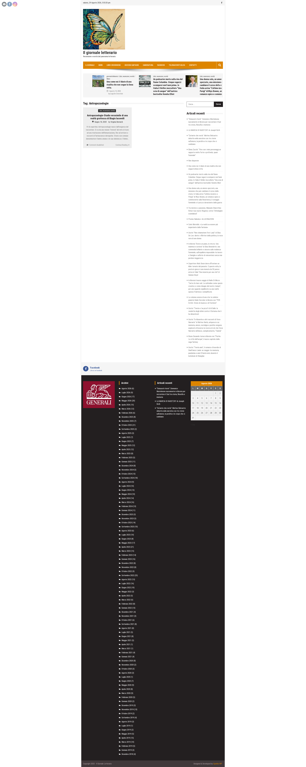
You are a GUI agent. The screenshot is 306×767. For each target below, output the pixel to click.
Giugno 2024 (126, 490)
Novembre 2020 (128, 665)
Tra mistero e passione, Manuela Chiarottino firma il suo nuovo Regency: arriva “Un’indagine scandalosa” (205, 211)
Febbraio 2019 (127, 746)
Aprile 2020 (126, 689)
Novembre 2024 (128, 470)
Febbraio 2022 (127, 604)
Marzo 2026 (126, 409)
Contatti (193, 65)
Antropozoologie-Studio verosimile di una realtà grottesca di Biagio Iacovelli (107, 117)
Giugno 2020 (126, 681)
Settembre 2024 (128, 478)
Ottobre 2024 (127, 474)
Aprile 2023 (126, 547)
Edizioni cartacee (132, 65)
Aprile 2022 (126, 596)
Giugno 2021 (126, 636)
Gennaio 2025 (127, 462)
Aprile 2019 (126, 738)
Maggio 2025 (126, 445)
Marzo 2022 (126, 600)
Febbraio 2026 (127, 413)
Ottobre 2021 (127, 620)
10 (193, 403)
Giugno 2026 (126, 397)
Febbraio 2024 (127, 506)
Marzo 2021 (126, 648)
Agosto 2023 (126, 531)
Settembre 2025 (128, 429)
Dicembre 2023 (127, 514)
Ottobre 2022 (127, 571)
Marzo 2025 (126, 453)
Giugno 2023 (126, 539)
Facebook (161, 65)
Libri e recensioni (114, 65)
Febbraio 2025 (127, 457)
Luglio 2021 (126, 632)
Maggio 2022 (126, 592)
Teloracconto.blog (177, 65)
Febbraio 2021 (127, 652)
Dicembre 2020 (127, 661)
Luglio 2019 (126, 726)
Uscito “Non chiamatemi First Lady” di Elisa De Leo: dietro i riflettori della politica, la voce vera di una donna (205, 236)
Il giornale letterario (100, 52)
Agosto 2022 (126, 579)
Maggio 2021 (126, 640)
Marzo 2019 (126, 742)
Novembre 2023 (128, 518)
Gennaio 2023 (127, 559)
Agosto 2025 (126, 433)
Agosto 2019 (126, 722)
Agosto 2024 (126, 482)
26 (202, 413)
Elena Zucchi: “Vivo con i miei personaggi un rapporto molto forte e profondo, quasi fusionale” (204, 152)
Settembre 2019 (128, 717)
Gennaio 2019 (127, 750)
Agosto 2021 (126, 628)
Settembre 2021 (128, 624)
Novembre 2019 (128, 709)
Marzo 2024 (126, 502)
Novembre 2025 (128, 421)
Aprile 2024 (126, 498)
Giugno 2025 (126, 441)
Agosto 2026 (126, 388)
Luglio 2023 (126, 535)
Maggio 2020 (126, 685)
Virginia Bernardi (117, 122)
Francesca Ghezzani (203, 94)
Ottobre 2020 (127, 669)
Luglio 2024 (126, 486)
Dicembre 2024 (127, 466)
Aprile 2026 (126, 405)
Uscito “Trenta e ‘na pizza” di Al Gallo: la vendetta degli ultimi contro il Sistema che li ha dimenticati (204, 311)
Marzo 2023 (126, 551)
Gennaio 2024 (127, 510)
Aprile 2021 (126, 644)
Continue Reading (122, 145)
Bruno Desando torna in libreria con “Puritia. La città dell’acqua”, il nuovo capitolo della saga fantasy (204, 339)
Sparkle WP (217, 764)
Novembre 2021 (128, 616)
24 (193, 413)
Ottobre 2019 (127, 713)
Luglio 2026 (126, 392)
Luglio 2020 (126, 677)
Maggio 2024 (126, 494)
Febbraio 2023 (127, 555)
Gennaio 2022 (127, 608)
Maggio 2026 (126, 401)
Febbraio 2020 (127, 697)
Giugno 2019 (126, 730)
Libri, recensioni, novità (106, 76)
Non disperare (193, 161)
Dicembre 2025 (127, 417)
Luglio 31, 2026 (200, 91)
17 (193, 408)
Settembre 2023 (128, 527)
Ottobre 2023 (127, 522)
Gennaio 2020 (127, 701)
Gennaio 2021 (127, 657)
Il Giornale (89, 65)
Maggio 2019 (126, 734)
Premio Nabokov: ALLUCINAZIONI (201, 219)
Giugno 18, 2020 (101, 122)
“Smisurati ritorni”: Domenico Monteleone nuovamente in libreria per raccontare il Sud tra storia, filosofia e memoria (204, 122)
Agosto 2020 (126, 673)
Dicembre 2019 (127, 705)
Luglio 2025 (126, 437)
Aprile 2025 (126, 449)
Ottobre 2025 (127, 425)
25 (198, 413)
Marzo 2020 (126, 693)
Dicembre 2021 (127, 612)
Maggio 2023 (126, 543)
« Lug (193, 424)
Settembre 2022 (128, 575)
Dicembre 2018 (127, 754)
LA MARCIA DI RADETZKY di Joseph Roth (204, 130)
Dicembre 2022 (127, 563)
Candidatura (148, 65)
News (100, 65)
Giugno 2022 (126, 587)
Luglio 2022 (126, 583)
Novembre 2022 (128, 567)
